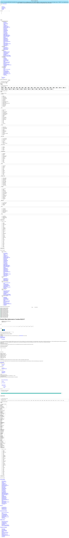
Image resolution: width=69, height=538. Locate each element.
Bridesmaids (4, 96)
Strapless (4, 197)
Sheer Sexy (4, 118)
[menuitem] (35, 6)
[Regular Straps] (2, 445)
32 (57, 87)
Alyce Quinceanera (6, 298)
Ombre (3, 149)
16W (65, 87)
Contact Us (3, 364)
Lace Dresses (4, 112)
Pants (3, 116)
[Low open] (2, 418)
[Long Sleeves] (2, 442)
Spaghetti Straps (5, 217)
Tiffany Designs (6, 274)
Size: (1, 324)
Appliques (4, 153)
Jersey (3, 168)
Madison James (5, 264)
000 (3, 87)
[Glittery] (1, 419)
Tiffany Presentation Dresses (5, 501)
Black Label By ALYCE (7, 290)
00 (6, 87)
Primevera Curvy (6, 279)
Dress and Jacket (5, 111)
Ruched (4, 134)
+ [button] (2, 252)
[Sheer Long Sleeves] (2, 443)
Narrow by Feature (4, 93)
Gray (3, 245)
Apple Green (4, 224)
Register (3, 8)
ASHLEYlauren (6, 255)
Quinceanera (4, 104)
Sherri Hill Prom (6, 273)
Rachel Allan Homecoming (5, 516)
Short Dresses (4, 119)
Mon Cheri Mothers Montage (5, 525)
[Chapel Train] (2, 431)
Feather (4, 157)
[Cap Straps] (2, 444)
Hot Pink (4, 235)
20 (38, 87)
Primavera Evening (6, 269)
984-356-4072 (5, 3)
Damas (3, 531)
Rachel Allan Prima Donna (7, 271)
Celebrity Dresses (5, 127)
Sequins (4, 162)
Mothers (3, 381)
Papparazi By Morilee (6, 266)
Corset (3, 129)
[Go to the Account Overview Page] (0, 5)
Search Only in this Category (5, 81)
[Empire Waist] (2, 438)
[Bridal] (3, 405)
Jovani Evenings (4, 522)
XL (48, 89)
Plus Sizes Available (5, 133)
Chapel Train (4, 179)
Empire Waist (4, 203)
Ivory (3, 241)
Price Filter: (3, 82)
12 (26, 87)
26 (48, 87)
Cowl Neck (4, 188)
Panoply (5, 267)
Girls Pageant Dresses (5, 101)
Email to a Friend (2, 337)
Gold (3, 470)
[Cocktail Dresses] (3, 407)
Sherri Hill (5, 287)
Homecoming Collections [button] (5, 281)
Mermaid (4, 204)
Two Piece (4, 123)
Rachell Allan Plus (6, 280)
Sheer (3, 141)
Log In (3, 9)
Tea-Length (4, 184)
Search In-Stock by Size (5, 85)
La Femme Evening (6, 292)
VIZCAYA (3, 536)
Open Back (4, 131)
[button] (5, 21)
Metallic (4, 147)
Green (3, 225)
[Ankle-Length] (2, 430)
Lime (3, 453)
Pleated (4, 132)
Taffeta (3, 173)
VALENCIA (5, 304)
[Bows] (2, 424)
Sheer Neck (4, 196)
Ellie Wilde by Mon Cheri (7, 257)
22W (11, 89)
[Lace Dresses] (2, 411)
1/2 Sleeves (4, 208)
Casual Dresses (5, 97)
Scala (4, 272)
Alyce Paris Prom (6, 253)
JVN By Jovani (5, 262)
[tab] (35, 263)
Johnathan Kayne (6, 260)
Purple (3, 231)
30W (26, 89)
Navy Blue (4, 458)
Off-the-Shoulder (5, 192)
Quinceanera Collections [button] (5, 295)
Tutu (3, 122)
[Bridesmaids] (3, 406)
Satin (3, 171)
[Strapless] (2, 446)
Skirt (3, 120)
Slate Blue (4, 229)
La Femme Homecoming (7, 285)
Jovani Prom (5, 261)
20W (7, 89)
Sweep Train (4, 183)
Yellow (4, 450)
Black (3, 244)
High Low (4, 130)
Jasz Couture (5, 258)
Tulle (3, 174)
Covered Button (5, 138)
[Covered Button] (2, 416)
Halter (3, 189)
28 (51, 87)
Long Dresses (4, 114)
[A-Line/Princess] (2, 437)
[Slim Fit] (2, 439)
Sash (3, 161)
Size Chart (1, 336)
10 (23, 87)
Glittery (4, 146)
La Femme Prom (6, 263)
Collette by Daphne (6, 256)
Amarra (4, 254)
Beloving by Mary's (6, 299)
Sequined (4, 172)
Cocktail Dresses (5, 98)
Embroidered (4, 156)
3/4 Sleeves (4, 209)
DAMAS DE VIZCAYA (7, 300)
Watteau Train (4, 185)
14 (29, 87)
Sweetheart (4, 198)
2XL (52, 89)
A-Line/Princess (5, 202)
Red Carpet (4, 105)
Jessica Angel (5, 259)
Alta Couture (3, 529)
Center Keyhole (5, 128)
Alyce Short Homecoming (7, 282)
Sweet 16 (4, 106)
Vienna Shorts (5, 288)
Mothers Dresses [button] (2, 519)
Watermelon (4, 237)
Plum (3, 465)
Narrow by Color (4, 221)
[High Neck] (2, 435)
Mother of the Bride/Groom (6, 103)
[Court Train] (2, 432)
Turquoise (4, 227)
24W (14, 89)
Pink (3, 462)
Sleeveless (4, 212)
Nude (3, 469)
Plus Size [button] (3, 276)
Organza (4, 170)
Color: (1, 328)
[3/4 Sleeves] (2, 441)
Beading (4, 154)
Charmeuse (4, 165)
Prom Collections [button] (4, 251)
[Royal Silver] (4, 330)
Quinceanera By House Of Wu (7, 303)
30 (54, 87)
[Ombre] (1, 421)
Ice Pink (4, 461)
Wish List (3, 6)
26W (18, 89)
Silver (3, 473)
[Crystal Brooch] (2, 425)
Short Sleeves (4, 211)
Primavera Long (6, 270)
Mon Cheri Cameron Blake (7, 294)
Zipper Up (4, 142)
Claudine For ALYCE (6, 291)
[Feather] (1, 428)
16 (32, 87)
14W (61, 87)
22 (21, 400)
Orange (4, 239)
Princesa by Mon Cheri (5, 534)
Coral (3, 240)
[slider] (62, 393)
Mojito (3, 223)
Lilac (3, 232)
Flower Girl (4, 100)
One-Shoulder (4, 193)
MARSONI (5, 293)
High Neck (4, 190)
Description (3, 339)
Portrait (4, 194)
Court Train (4, 180)
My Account (3, 7)
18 (35, 87)
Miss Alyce (5, 302)
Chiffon (4, 166)
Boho (3, 110)
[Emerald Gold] (2, 330)
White (3, 474)
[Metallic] (1, 420)
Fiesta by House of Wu (6, 301)
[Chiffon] (1, 427)
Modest (4, 115)
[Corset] (2, 414)
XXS (33, 89)
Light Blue (4, 228)
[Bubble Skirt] (2, 412)
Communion (4, 99)
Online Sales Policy (4, 368)
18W (3, 89)
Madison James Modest (6, 265)
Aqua (3, 454)
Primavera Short (6, 286)
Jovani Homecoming (4, 514)
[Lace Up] (2, 417)
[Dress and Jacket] (2, 410)
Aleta (4, 283)
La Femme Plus (5, 278)
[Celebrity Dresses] (2, 413)
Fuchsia (4, 236)
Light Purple (4, 233)
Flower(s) (4, 158)
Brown (4, 243)
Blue (3, 457)
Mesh (3, 169)
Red (3, 466)
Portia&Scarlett (4, 496)
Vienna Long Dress (6, 275)
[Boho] (2, 409)
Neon (3, 148)
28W (22, 89)
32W (30, 89)
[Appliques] (2, 423)
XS (37, 89)
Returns (3, 365)
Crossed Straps (4, 139)
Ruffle (3, 160)
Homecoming (4, 102)
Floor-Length (4, 181)
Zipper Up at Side (5, 143)
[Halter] (2, 434)
